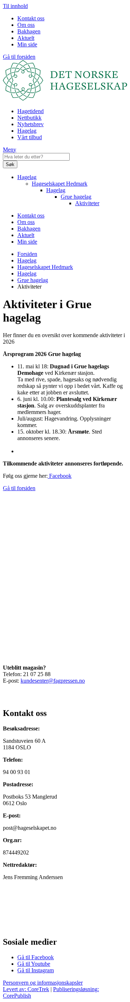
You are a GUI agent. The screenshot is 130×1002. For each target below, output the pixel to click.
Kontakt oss (30, 18)
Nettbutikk (29, 118)
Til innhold (15, 6)
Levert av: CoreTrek (26, 989)
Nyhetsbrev (30, 124)
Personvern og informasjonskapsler (43, 983)
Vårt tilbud (29, 137)
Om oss (26, 25)
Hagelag (26, 131)
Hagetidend (30, 111)
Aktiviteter (87, 203)
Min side (27, 44)
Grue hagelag (76, 197)
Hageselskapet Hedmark (59, 184)
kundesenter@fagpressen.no (53, 681)
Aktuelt (25, 38)
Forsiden (27, 254)
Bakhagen (28, 31)
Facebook (60, 476)
